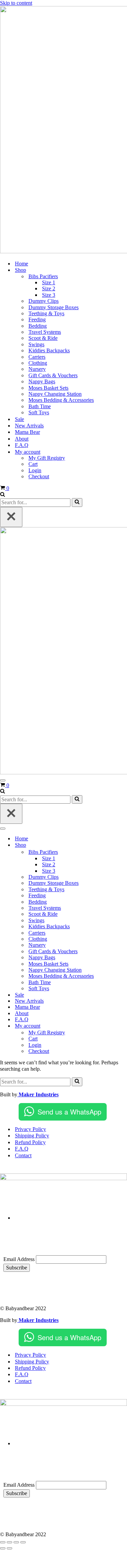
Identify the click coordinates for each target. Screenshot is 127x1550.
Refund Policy (30, 1142)
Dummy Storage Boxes (53, 307)
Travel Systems (44, 332)
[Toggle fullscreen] (9, 1542)
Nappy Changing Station (55, 394)
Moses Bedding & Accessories (61, 400)
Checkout (38, 476)
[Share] (16, 1542)
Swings (36, 344)
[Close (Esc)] (23, 1542)
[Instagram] (30, 1287)
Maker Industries (38, 1094)
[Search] (2, 495)
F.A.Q (21, 445)
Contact (23, 1155)
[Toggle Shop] (119, 845)
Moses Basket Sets (48, 388)
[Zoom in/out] (2, 1542)
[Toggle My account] (119, 1026)
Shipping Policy (32, 1135)
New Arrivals (29, 425)
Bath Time (39, 406)
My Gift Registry (46, 458)
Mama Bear (27, 432)
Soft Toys (38, 412)
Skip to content (16, 3)
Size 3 (48, 295)
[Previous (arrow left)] (2, 1548)
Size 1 (48, 282)
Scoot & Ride (43, 338)
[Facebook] (11, 1287)
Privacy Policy (30, 1129)
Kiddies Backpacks (49, 350)
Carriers (36, 357)
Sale (19, 419)
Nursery (37, 369)
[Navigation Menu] (2, 780)
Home (21, 263)
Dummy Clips (43, 301)
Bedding (37, 326)
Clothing (37, 363)
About (21, 439)
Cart (33, 464)
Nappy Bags (41, 381)
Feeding (37, 319)
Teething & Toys (46, 313)
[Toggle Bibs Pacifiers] (119, 852)
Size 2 (48, 288)
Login (34, 470)
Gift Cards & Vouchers (53, 375)
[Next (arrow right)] (9, 1548)
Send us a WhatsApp (69, 1112)
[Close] (11, 517)
